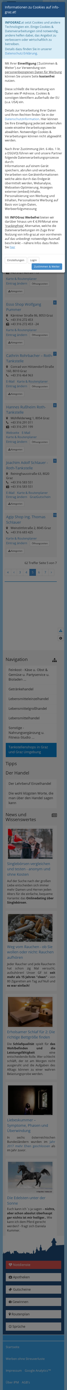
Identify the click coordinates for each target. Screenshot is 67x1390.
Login (33, 260)
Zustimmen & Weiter (47, 266)
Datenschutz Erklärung (21, 53)
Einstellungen (15, 260)
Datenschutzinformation (22, 119)
